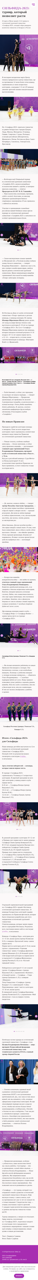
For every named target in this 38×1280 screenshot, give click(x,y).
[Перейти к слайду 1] (16, 374)
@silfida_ (5, 931)
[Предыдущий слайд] (2, 235)
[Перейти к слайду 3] (20, 829)
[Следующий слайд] (36, 235)
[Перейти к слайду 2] (16, 1031)
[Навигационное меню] (33, 5)
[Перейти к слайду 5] (21, 1031)
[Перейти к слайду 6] (23, 1031)
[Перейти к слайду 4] (21, 374)
